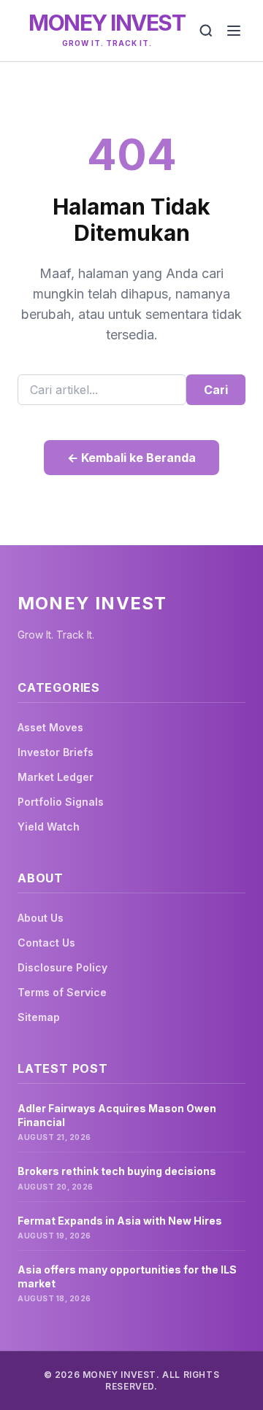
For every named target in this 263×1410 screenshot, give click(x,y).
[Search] (206, 30)
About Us (41, 918)
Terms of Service (62, 992)
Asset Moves (50, 727)
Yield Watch (49, 826)
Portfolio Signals (61, 801)
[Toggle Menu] (233, 30)
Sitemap (39, 1017)
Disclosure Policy (62, 967)
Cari (216, 389)
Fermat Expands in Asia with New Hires (120, 1220)
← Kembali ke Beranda (131, 457)
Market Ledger (56, 777)
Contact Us (46, 942)
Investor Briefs (56, 752)
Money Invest (106, 23)
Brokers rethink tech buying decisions (117, 1171)
